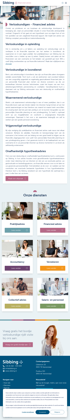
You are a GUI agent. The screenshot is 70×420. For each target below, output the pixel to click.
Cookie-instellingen (28, 412)
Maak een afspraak (15, 178)
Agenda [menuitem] (6, 388)
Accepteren (42, 412)
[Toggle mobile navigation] (66, 2)
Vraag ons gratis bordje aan (16, 345)
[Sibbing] (17, 2)
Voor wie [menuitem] (7, 383)
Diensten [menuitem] (7, 385)
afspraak (9, 64)
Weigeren (57, 412)
